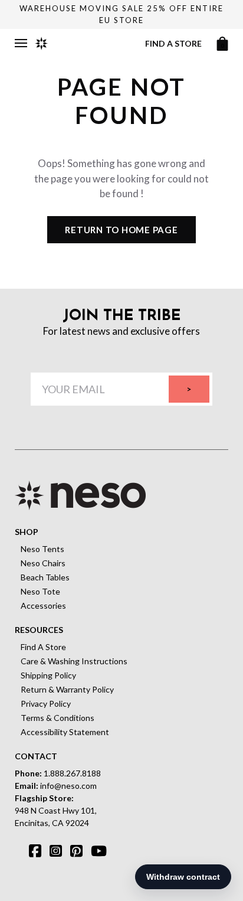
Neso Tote (40, 591)
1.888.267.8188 (72, 773)
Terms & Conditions (57, 718)
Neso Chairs (43, 563)
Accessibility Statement (65, 732)
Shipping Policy (48, 675)
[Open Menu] (21, 43)
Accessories (43, 605)
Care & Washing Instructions (74, 661)
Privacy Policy (46, 703)
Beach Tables (45, 577)
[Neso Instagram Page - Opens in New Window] (45, 847)
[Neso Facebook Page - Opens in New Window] (24, 847)
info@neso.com (68, 786)
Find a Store (173, 43)
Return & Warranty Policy (67, 689)
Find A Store (43, 647)
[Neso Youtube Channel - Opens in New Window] (86, 847)
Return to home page (121, 229)
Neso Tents (42, 549)
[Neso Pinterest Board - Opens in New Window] (65, 847)
